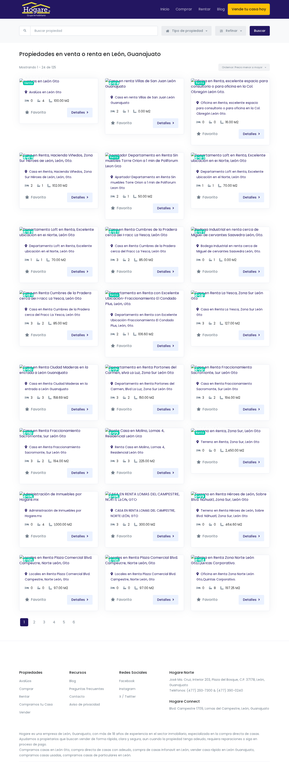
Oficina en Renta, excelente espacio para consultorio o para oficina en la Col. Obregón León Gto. (228, 108)
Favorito (38, 112)
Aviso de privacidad (84, 704)
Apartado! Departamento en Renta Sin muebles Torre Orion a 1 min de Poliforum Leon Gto (143, 182)
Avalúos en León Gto (44, 92)
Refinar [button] (231, 30)
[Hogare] (36, 9)
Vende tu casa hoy (249, 9)
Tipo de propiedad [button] (187, 30)
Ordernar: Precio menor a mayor (242, 67)
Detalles (78, 112)
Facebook (127, 681)
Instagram (127, 689)
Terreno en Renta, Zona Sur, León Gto (229, 442)
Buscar (260, 30)
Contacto (77, 696)
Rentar (204, 9)
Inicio (164, 9)
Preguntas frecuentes (86, 689)
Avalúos (25, 681)
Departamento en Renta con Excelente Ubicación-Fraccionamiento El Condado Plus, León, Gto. (144, 320)
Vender (24, 712)
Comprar (184, 9)
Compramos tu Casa (36, 704)
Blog (221, 9)
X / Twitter (127, 696)
